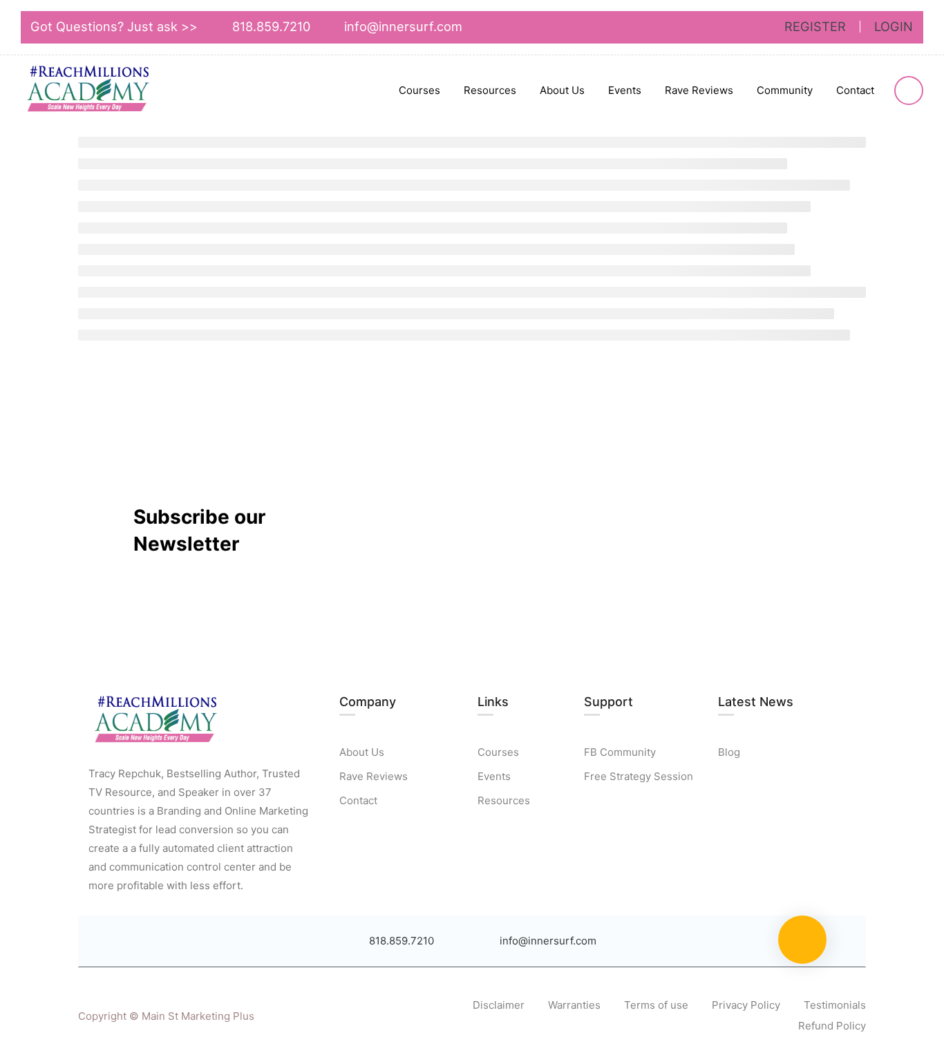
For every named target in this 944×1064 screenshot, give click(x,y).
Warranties (574, 1004)
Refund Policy (832, 1025)
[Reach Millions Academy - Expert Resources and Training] (90, 91)
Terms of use (656, 1004)
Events (624, 90)
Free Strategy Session (638, 776)
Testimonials (835, 1004)
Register (815, 26)
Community (785, 90)
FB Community (620, 752)
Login (893, 26)
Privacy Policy (746, 1004)
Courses (419, 90)
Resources (490, 90)
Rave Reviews (699, 90)
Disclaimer (499, 1004)
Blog (729, 752)
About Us (562, 90)
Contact (855, 90)
